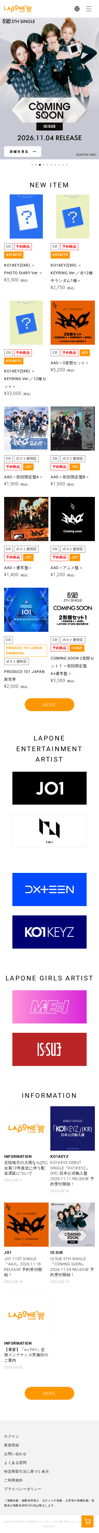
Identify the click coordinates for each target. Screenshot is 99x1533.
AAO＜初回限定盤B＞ (70, 415)
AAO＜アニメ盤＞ (67, 505)
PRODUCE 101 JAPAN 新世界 (24, 600)
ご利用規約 (13, 1480)
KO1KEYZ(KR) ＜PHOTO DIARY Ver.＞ (23, 207)
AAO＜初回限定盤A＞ (23, 415)
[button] (89, 9)
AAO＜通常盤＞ (18, 505)
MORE (49, 704)
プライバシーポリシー (23, 1489)
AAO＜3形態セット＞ (70, 309)
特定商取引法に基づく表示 (26, 1471)
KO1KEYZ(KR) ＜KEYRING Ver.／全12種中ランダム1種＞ (72, 210)
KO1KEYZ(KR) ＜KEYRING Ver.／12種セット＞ (25, 317)
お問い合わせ (15, 1454)
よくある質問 (15, 1463)
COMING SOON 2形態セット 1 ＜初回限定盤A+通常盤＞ (72, 604)
